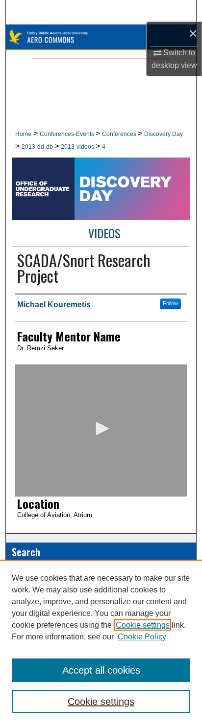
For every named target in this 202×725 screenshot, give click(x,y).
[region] (101, 642)
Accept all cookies (101, 670)
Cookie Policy (142, 637)
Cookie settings (143, 625)
